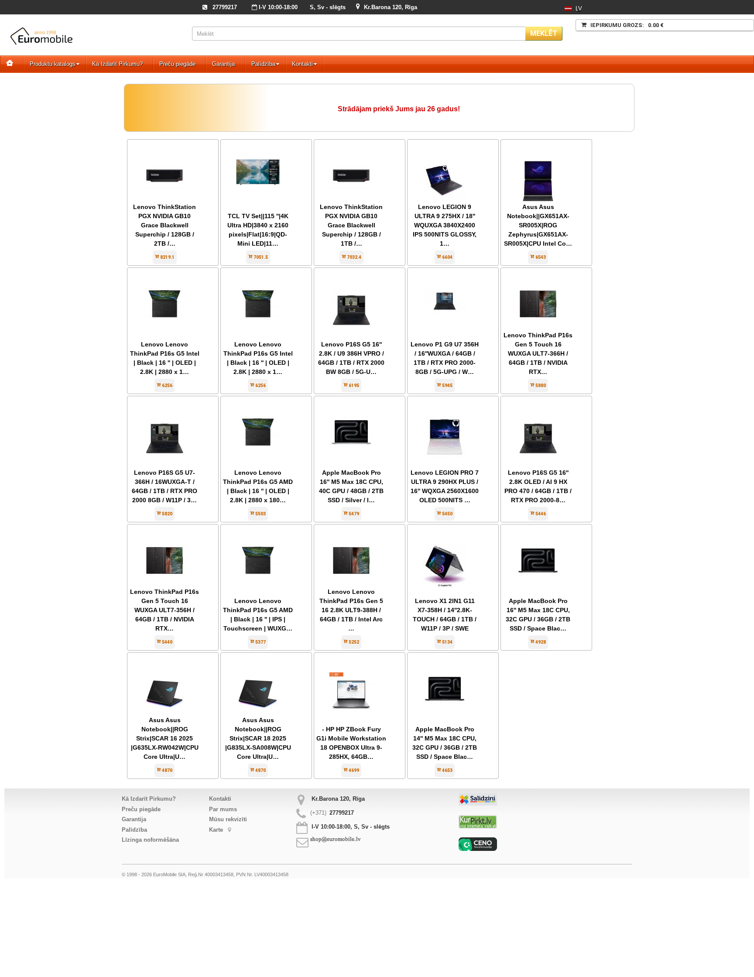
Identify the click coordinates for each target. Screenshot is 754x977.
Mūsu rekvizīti (228, 819)
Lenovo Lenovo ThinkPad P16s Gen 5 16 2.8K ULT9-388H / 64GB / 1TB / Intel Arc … (351, 610)
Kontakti (302, 64)
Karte (217, 829)
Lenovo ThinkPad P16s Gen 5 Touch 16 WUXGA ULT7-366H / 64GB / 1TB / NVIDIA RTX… (538, 353)
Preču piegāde (177, 64)
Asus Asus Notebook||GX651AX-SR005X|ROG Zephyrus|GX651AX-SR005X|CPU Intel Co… (538, 225)
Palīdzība (263, 64)
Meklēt (543, 33)
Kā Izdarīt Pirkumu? (117, 64)
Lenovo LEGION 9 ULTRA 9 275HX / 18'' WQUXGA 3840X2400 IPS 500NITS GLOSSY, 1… (444, 225)
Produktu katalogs (52, 64)
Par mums (223, 809)
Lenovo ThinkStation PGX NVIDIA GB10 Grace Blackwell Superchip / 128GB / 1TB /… (351, 225)
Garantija (223, 64)
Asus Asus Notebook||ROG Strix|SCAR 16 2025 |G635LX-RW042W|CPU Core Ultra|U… (165, 738)
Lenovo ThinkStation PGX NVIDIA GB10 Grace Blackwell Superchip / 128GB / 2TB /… (164, 225)
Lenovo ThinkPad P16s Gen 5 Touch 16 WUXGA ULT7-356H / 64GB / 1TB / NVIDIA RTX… (164, 610)
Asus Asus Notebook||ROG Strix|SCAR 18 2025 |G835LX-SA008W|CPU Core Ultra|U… (258, 738)
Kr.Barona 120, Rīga (390, 7)
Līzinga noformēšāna (150, 839)
